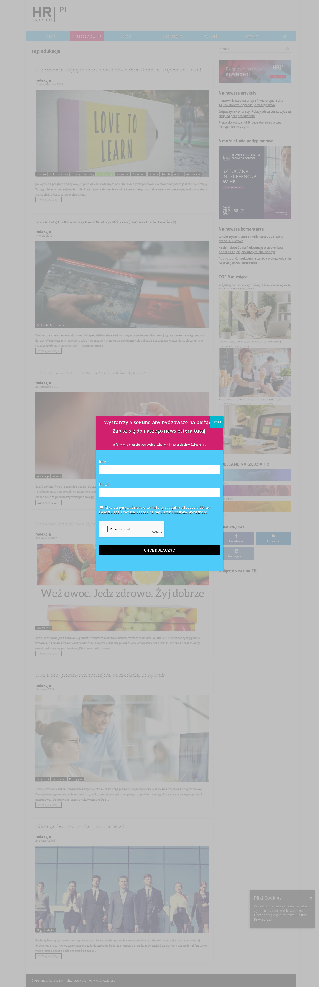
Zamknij (217, 422)
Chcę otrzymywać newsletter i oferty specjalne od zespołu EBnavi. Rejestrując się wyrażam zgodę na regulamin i (155, 509)
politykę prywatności (190, 512)
